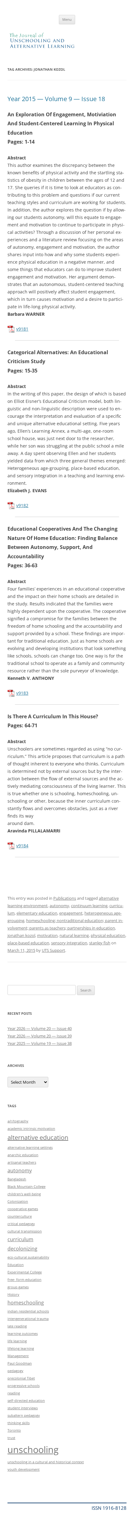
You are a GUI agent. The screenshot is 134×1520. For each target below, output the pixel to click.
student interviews (22, 1408)
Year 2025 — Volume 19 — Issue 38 (39, 1043)
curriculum (20, 1239)
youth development (23, 1469)
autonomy (59, 905)
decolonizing (22, 1248)
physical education (108, 935)
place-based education (28, 943)
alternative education (37, 1137)
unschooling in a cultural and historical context (45, 1462)
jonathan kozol (21, 935)
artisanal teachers (21, 1162)
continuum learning (89, 905)
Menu (67, 19)
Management (18, 1356)
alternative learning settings (30, 1147)
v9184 (22, 846)
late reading (17, 1326)
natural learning (74, 935)
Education (15, 1265)
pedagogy (15, 1371)
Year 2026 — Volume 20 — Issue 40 (39, 1028)
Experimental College (24, 1272)
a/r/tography (17, 1121)
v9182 (22, 505)
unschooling (33, 1449)
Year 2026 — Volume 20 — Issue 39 (39, 1036)
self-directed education (26, 1400)
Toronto (14, 1430)
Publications (64, 898)
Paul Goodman (19, 1363)
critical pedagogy (21, 1224)
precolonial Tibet (21, 1378)
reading (13, 1393)
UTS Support (53, 950)
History (13, 1294)
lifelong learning (20, 1348)
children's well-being (24, 1194)
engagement (71, 913)
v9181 (22, 329)
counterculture (19, 1216)
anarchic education (22, 1155)
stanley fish (99, 943)
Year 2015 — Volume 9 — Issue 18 (56, 99)
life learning (17, 1341)
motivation (47, 935)
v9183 (22, 693)
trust (11, 1438)
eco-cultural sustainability (28, 1257)
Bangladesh (16, 1179)
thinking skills (18, 1423)
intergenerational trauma (28, 1319)
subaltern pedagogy (23, 1415)
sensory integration (69, 943)
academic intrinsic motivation (31, 1128)
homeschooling (25, 1302)
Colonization (17, 1201)
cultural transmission (24, 1231)
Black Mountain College (26, 1186)
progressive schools (23, 1386)
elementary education (37, 913)
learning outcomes (22, 1333)
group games (18, 1287)
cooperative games (22, 1209)
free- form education (24, 1279)
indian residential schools (28, 1311)
